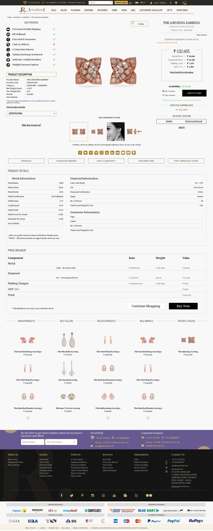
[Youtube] (107, 154)
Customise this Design (165, 42)
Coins (114, 10)
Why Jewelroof (14, 465)
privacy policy (30, 528)
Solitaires (102, 10)
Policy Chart (76, 476)
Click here (176, 486)
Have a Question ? (106, 161)
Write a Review (201, 35)
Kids (133, 10)
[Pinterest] (82, 496)
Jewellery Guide (45, 476)
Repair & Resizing (78, 473)
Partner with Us (140, 468)
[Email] (123, 153)
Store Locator (108, 468)
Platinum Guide (45, 465)
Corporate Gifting (141, 465)
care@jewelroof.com (104, 446)
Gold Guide (43, 459)
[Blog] (125, 496)
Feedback (26, 161)
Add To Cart (194, 93)
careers (42, 528)
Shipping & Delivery (79, 462)
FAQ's (136, 459)
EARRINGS (26, 17)
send (75, 441)
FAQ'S (182, 127)
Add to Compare (170, 91)
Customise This (146, 161)
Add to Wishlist (170, 95)
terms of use (53, 528)
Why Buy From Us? (31, 125)
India (169, 121)
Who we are (12, 459)
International (193, 121)
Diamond (16, 17)
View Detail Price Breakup (181, 72)
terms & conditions (80, 528)
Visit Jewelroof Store (186, 161)
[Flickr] (149, 495)
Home (9, 17)
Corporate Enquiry (66, 161)
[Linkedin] (136, 496)
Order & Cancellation (79, 470)
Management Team (15, 462)
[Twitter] (71, 496)
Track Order (107, 465)
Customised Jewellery (151, 10)
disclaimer (65, 528)
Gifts (169, 10)
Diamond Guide (45, 468)
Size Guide (107, 459)
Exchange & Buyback (79, 468)
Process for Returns (110, 462)
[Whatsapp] (103, 496)
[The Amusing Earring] (79, 131)
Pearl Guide (44, 473)
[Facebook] (61, 496)
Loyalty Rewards (141, 470)
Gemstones (182, 10)
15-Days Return (77, 459)
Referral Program (141, 462)
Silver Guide (44, 462)
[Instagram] (92, 496)
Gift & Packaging (109, 470)
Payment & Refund (78, 465)
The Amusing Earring (39, 17)
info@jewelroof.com (155, 445)
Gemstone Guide (45, 470)
